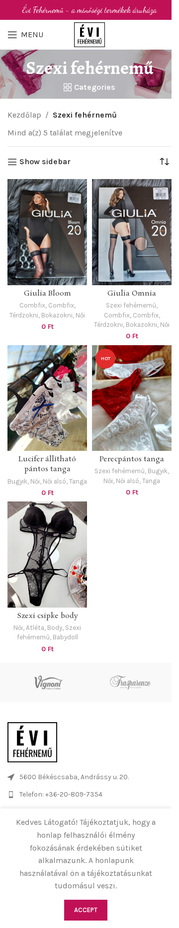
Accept (85, 910)
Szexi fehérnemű (131, 305)
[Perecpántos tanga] (132, 398)
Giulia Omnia (131, 294)
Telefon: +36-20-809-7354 (60, 794)
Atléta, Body (44, 627)
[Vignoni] (48, 682)
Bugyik (17, 481)
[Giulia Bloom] (47, 232)
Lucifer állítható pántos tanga (47, 464)
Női (80, 315)
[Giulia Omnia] (132, 232)
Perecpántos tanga (131, 459)
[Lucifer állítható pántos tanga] (47, 398)
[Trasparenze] (131, 682)
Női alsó (54, 481)
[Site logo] (89, 34)
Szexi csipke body (47, 616)
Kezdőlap (24, 115)
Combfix (32, 305)
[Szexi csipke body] (47, 554)
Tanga (78, 481)
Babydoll (65, 637)
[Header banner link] (89, 10)
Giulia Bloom (47, 294)
